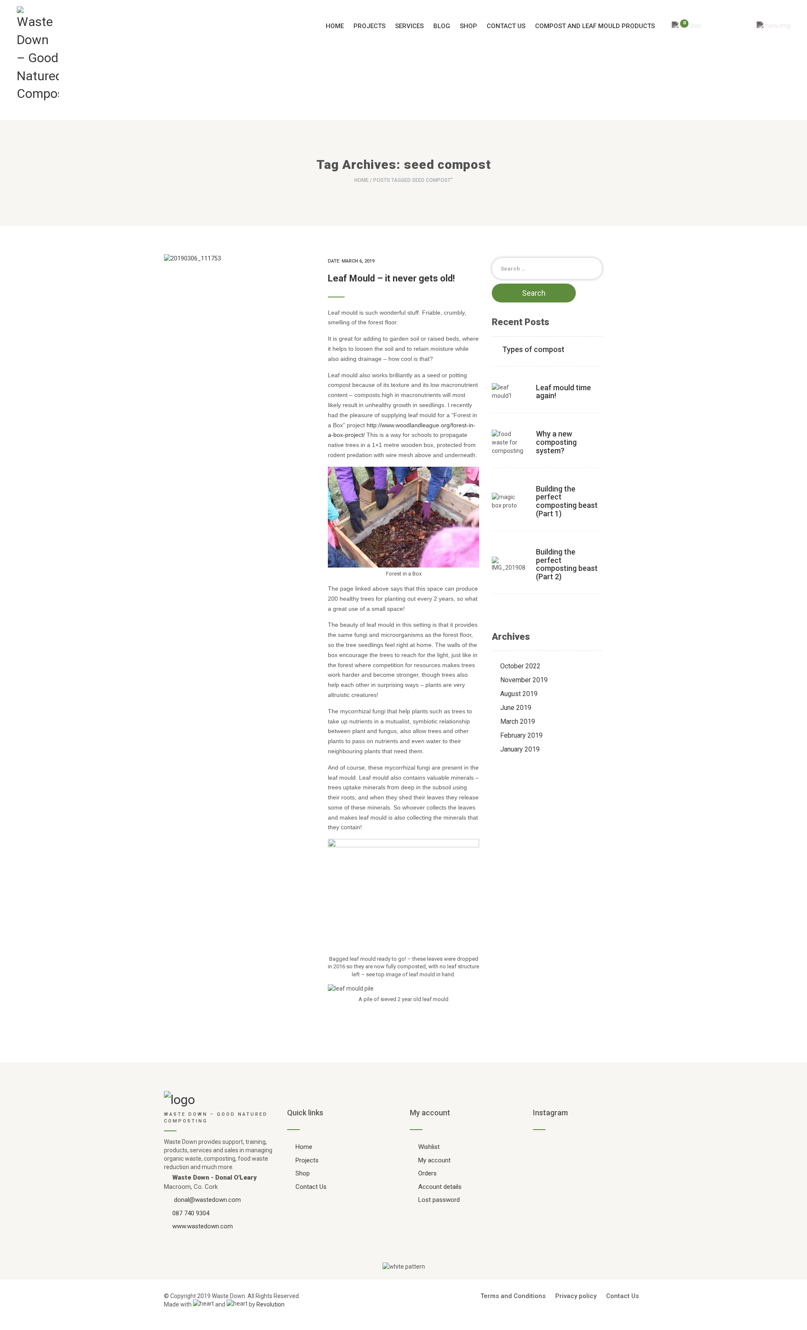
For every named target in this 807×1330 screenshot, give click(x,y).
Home (335, 26)
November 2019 (524, 680)
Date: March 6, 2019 (351, 261)
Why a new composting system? (556, 442)
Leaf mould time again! (563, 391)
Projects (369, 26)
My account (434, 1160)
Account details (440, 1187)
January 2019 (520, 749)
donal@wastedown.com (207, 1200)
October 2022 (520, 666)
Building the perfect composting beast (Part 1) (567, 501)
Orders (427, 1173)
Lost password (439, 1200)
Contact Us (506, 26)
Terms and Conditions (513, 1296)
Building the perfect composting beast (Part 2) (567, 564)
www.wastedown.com (202, 1226)
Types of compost (533, 349)
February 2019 (521, 735)
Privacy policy (575, 1296)
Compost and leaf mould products (595, 26)
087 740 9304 (190, 1213)
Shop (468, 26)
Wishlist (429, 1147)
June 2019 (515, 708)
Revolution (270, 1304)
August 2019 (519, 694)
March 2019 (517, 721)
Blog (441, 26)
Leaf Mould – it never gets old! (391, 278)
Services (409, 26)
